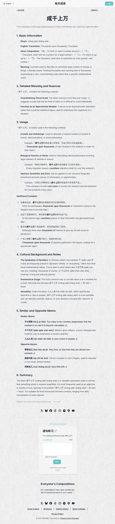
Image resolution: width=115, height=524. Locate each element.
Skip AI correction (51, 457)
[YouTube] (73, 410)
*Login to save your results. (57, 468)
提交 (57, 462)
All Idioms (47, 509)
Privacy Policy (57, 514)
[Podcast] (68, 410)
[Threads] (50, 410)
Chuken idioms (62, 509)
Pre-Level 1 (57, 402)
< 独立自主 (20, 10)
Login (109, 3)
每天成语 (60, 3)
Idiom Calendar (79, 509)
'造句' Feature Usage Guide (57, 424)
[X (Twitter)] (41, 410)
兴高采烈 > (94, 10)
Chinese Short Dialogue (69, 518)
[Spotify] (64, 410)
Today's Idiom (33, 509)
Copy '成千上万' (48, 440)
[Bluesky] (46, 410)
